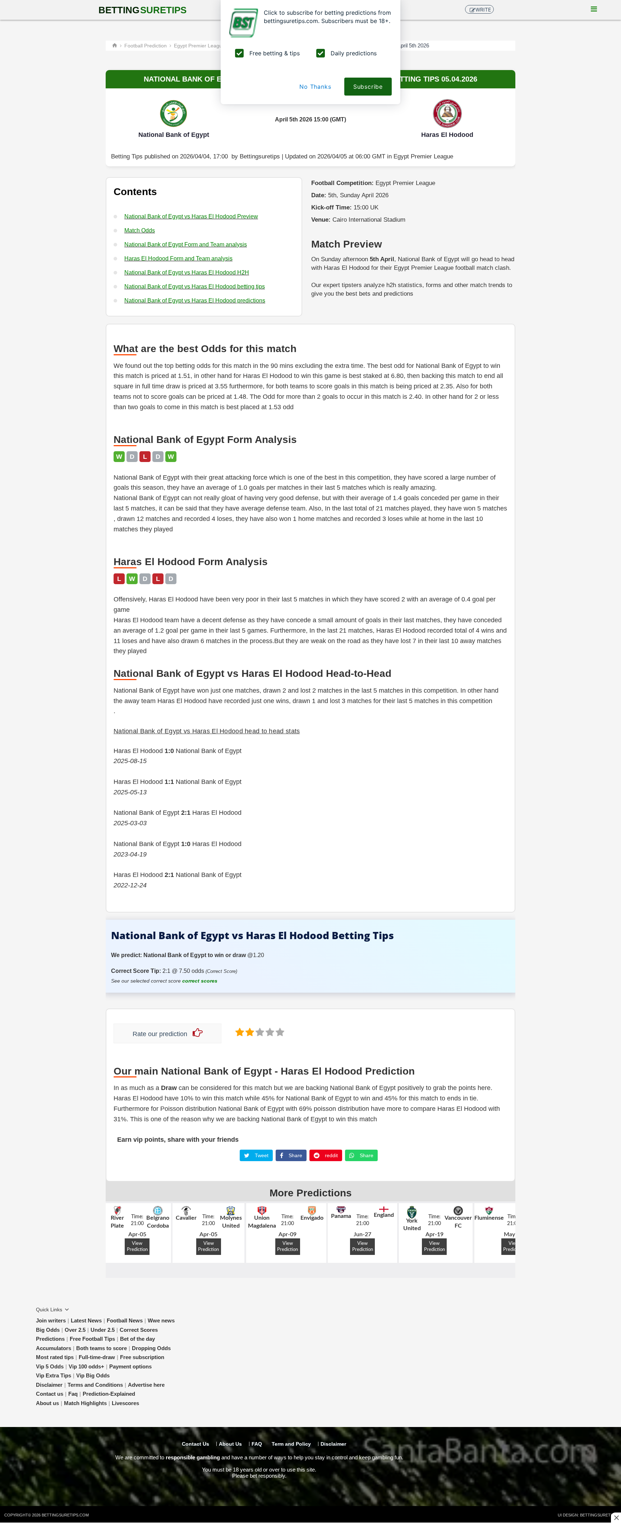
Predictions (50, 1339)
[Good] (269, 1031)
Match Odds (139, 230)
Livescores (125, 1403)
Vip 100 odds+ (86, 1366)
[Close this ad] (616, 1518)
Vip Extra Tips (53, 1375)
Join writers (51, 1320)
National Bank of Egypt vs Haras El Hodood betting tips (194, 286)
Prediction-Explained (109, 1394)
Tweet (260, 1155)
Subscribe (368, 86)
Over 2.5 (75, 1330)
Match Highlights (85, 1403)
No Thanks (315, 86)
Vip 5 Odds (50, 1366)
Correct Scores (139, 1330)
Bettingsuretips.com (65, 1515)
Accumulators (53, 1348)
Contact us (49, 1394)
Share (294, 1155)
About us (47, 1403)
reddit (330, 1155)
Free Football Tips (92, 1339)
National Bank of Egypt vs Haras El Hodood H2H (186, 272)
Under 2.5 (103, 1330)
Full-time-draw (97, 1357)
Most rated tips (55, 1357)
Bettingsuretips (260, 156)
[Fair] (249, 1031)
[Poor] (239, 1031)
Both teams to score (101, 1348)
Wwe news (161, 1320)
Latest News (86, 1320)
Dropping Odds (151, 1348)
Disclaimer (49, 1385)
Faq (73, 1394)
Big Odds (48, 1330)
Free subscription (142, 1357)
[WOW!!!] (279, 1031)
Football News (125, 1320)
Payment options (130, 1366)
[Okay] (259, 1031)
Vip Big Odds (93, 1375)
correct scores (199, 981)
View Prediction (137, 1246)
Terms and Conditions (95, 1385)
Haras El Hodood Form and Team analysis (178, 258)
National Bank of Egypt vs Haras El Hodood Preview (191, 216)
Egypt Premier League (423, 156)
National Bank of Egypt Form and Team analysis (185, 244)
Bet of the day (137, 1339)
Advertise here (146, 1385)
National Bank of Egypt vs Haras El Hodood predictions (194, 300)
